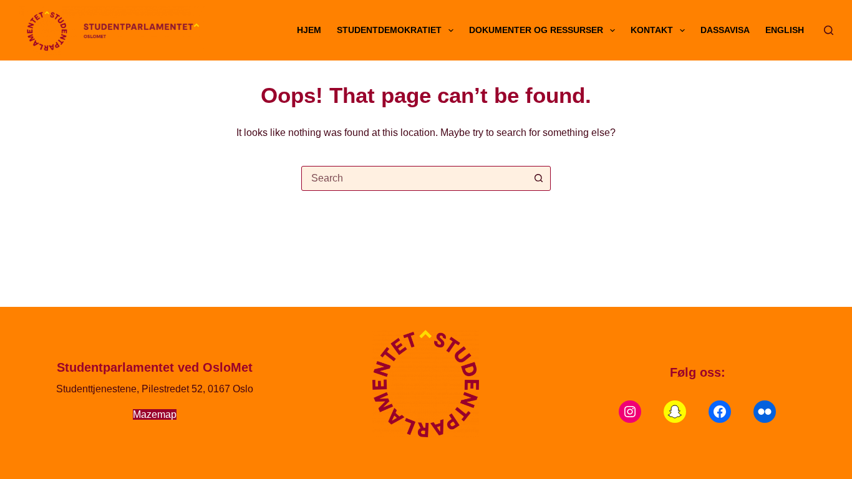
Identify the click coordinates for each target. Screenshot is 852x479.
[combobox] (414, 178)
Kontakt (652, 30)
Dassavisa (725, 30)
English (784, 30)
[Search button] (538, 178)
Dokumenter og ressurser (536, 30)
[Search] (828, 30)
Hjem (309, 30)
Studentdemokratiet (389, 30)
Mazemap (155, 414)
